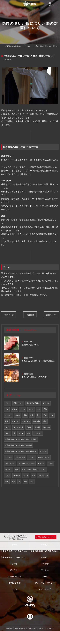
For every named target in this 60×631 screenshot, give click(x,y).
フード (21, 433)
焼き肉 (14, 409)
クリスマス (26, 421)
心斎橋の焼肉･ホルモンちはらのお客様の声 (21, 451)
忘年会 (17, 415)
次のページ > (51, 315)
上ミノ (7, 475)
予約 (45, 409)
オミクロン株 (18, 427)
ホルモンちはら (43, 457)
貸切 (25, 415)
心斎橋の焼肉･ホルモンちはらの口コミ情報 (21, 439)
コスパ (7, 433)
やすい (31, 409)
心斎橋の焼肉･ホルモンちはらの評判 (18, 445)
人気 (51, 415)
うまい (7, 403)
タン (38, 409)
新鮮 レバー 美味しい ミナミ (34, 469)
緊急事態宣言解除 (33, 403)
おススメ (46, 403)
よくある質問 (20, 457)
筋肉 (6, 421)
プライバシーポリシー (26, 463)
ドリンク (41, 463)
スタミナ (15, 421)
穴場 (31, 415)
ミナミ (25, 475)
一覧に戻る (30, 315)
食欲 (25, 481)
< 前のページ (8, 315)
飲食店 (37, 427)
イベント (8, 415)
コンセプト (38, 433)
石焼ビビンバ (18, 403)
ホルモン (8, 469)
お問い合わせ (10, 463)
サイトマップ (45, 589)
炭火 (32, 481)
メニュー (8, 457)
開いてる (17, 475)
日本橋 (29, 427)
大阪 (6, 409)
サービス (43, 451)
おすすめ (46, 427)
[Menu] (55, 3)
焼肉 (28, 433)
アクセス (31, 457)
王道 (45, 415)
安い (38, 415)
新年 (44, 421)
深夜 (16, 469)
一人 (6, 481)
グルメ (22, 409)
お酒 (33, 475)
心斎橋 (50, 463)
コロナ (7, 427)
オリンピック (43, 475)
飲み (13, 481)
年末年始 (36, 421)
